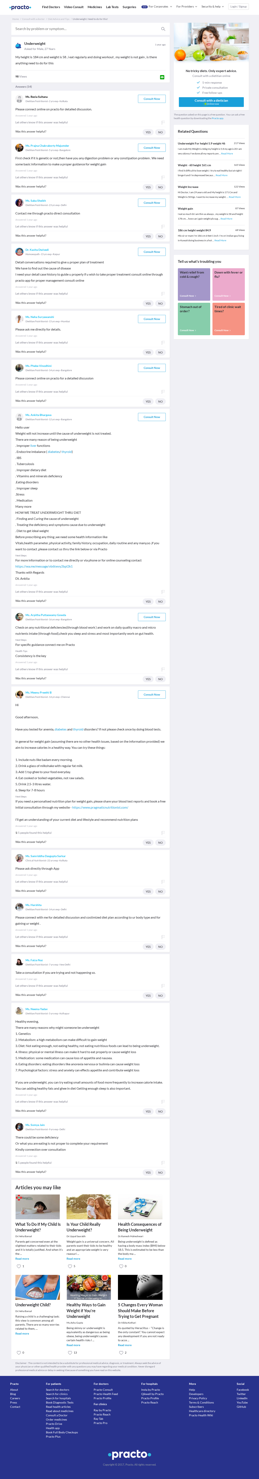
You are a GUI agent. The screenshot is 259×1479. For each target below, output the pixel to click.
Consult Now (152, 98)
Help (192, 1389)
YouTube (242, 1402)
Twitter (241, 1394)
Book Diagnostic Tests (59, 1402)
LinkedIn (242, 1398)
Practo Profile (102, 1398)
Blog (13, 1394)
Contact (15, 1406)
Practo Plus (53, 1436)
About (14, 1389)
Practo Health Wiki (201, 1415)
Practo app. (218, 118)
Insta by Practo (150, 1389)
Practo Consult (103, 1389)
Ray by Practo (102, 1410)
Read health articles (58, 1406)
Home (15, 18)
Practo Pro (100, 1423)
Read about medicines (59, 1411)
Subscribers (196, 1406)
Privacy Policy (198, 1398)
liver (33, 445)
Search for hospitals (58, 1398)
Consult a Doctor (57, 1415)
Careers (15, 1398)
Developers (196, 1394)
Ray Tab (98, 1418)
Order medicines (56, 1419)
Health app (53, 1428)
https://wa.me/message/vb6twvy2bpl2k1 (44, 566)
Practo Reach (102, 1414)
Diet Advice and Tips (58, 18)
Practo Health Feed (106, 1394)
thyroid (67, 452)
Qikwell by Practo (152, 1394)
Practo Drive (54, 1423)
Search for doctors (57, 1389)
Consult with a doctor (33, 18)
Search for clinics (57, 1394)
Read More (227, 153)
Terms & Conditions (201, 1402)
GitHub (241, 1406)
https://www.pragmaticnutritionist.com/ (100, 807)
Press (13, 1402)
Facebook (243, 1389)
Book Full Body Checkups (62, 1432)
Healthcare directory (202, 1411)
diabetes (54, 452)
